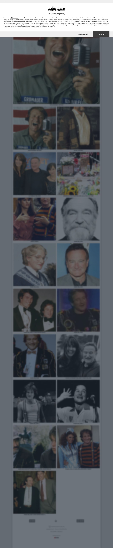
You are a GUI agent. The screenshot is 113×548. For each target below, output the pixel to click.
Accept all (101, 34)
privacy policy (30, 26)
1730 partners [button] (14, 18)
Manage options (83, 34)
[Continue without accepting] (5, 1)
